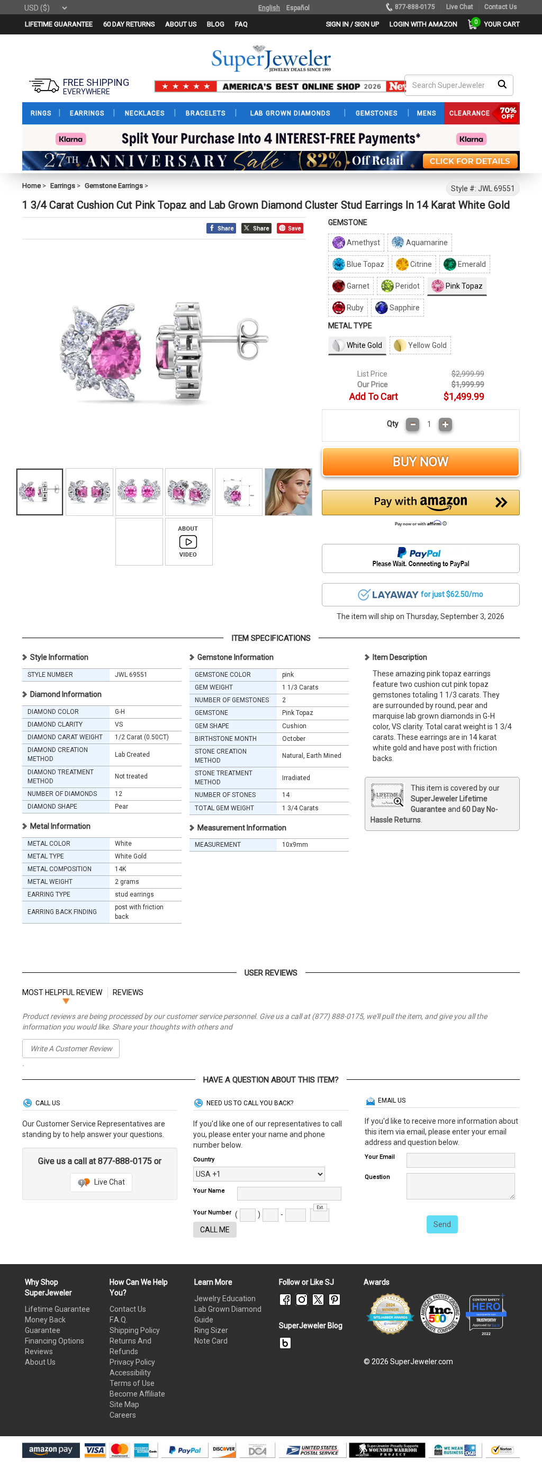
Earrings (62, 186)
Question (377, 1177)
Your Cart (499, 24)
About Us (40, 1362)
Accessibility (130, 1372)
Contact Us (128, 1309)
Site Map (124, 1404)
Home (31, 186)
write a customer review (71, 1048)
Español (298, 8)
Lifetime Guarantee (57, 1309)
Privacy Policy (132, 1362)
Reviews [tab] (128, 992)
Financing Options (54, 1341)
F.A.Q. (119, 1319)
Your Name (209, 1190)
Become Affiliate (137, 1394)
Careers (123, 1415)
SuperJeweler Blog (310, 1325)
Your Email (380, 1156)
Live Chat (109, 1182)
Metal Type (350, 325)
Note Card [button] (211, 1341)
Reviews (39, 1351)
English (269, 8)
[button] (421, 511)
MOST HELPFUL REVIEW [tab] (62, 992)
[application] (518, 1441)
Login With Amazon (423, 24)
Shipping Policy (135, 1330)
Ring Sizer (211, 1330)
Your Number (212, 1212)
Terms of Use (132, 1383)
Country (203, 1159)
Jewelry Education (225, 1298)
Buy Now (420, 461)
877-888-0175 (415, 7)
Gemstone (347, 222)
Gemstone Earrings (114, 186)
